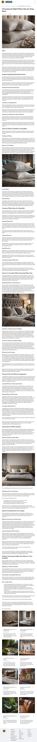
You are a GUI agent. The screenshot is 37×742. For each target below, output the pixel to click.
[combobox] (24, 2)
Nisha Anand (5, 14)
